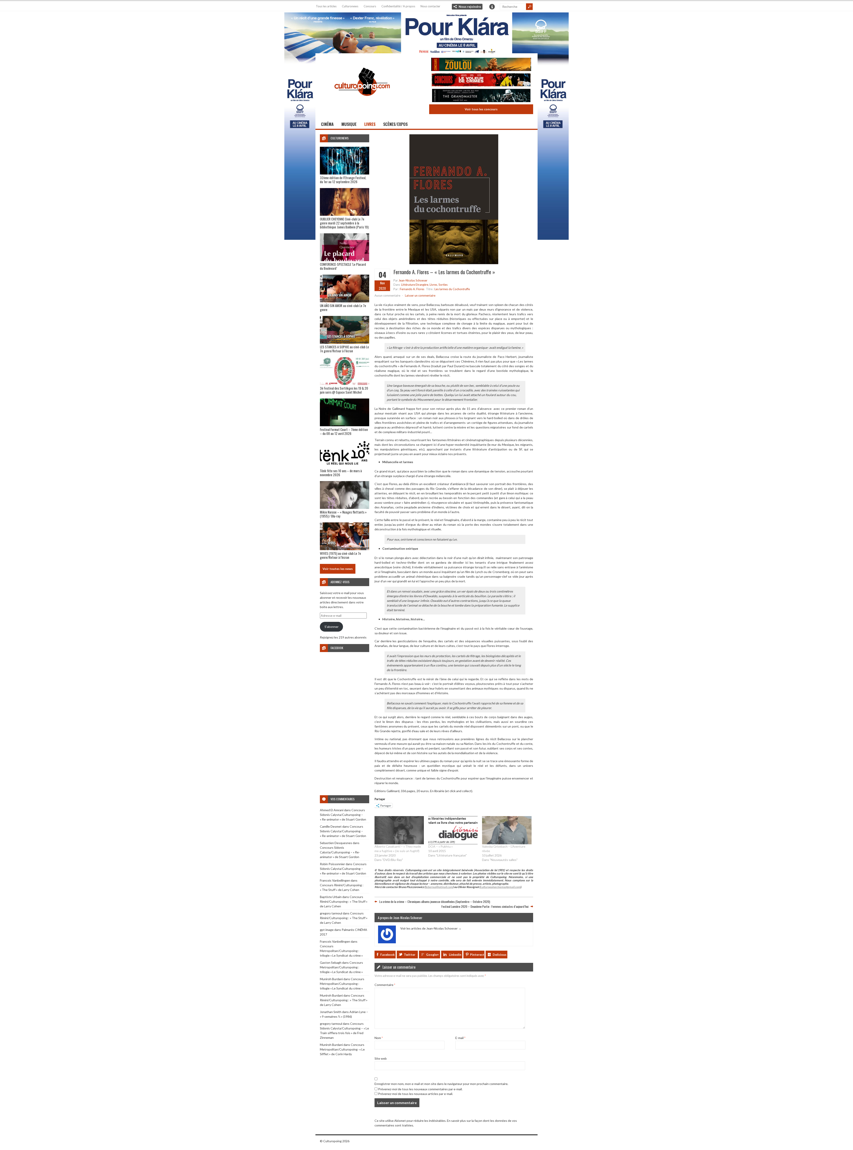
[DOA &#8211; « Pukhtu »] (453, 830)
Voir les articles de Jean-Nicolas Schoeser (430, 928)
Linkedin (455, 954)
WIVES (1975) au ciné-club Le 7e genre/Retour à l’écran (340, 555)
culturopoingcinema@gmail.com (500, 887)
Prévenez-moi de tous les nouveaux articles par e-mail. (415, 1094)
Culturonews (350, 6)
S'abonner (332, 627)
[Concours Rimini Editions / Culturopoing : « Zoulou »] (481, 65)
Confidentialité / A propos (398, 6)
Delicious (499, 954)
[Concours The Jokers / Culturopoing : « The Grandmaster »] (481, 96)
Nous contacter (430, 6)
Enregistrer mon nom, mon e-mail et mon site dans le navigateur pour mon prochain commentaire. (441, 1084)
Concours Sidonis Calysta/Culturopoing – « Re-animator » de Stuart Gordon (343, 814)
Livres (369, 124)
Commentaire (385, 985)
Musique (349, 124)
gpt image (327, 930)
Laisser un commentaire (420, 295)
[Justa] (426, 32)
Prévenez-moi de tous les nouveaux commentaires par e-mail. (420, 1089)
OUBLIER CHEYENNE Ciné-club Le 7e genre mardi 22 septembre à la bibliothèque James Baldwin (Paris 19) (344, 222)
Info (492, 7)
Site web (381, 1058)
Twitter (409, 954)
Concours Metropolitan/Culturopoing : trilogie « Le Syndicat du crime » (341, 950)
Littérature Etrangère (414, 284)
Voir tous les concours (481, 109)
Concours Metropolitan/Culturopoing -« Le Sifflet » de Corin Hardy (342, 1049)
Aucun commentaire (387, 295)
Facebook (387, 954)
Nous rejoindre (470, 6)
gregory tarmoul (331, 913)
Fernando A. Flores (412, 289)
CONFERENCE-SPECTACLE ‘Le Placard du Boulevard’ (343, 266)
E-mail (460, 1038)
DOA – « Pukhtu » (440, 846)
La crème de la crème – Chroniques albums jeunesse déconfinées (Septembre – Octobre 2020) (434, 901)
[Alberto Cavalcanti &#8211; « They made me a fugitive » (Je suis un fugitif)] (399, 830)
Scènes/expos (395, 124)
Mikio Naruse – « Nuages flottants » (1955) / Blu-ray (343, 514)
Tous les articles (326, 6)
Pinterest (477, 954)
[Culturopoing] (362, 102)
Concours (370, 6)
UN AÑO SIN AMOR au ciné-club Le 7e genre (343, 307)
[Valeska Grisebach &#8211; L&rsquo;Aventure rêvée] (506, 830)
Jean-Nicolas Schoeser (413, 280)
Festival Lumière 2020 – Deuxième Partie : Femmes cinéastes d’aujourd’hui (484, 906)
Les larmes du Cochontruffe (452, 289)
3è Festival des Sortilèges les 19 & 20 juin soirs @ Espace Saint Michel (344, 390)
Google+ (432, 954)
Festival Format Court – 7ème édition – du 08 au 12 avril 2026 (344, 431)
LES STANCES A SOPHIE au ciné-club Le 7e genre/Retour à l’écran (344, 348)
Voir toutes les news (338, 569)
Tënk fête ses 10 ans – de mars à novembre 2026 (341, 472)
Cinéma (327, 124)
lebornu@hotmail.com (439, 887)
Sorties (443, 284)
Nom (379, 1038)
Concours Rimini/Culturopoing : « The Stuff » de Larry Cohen (343, 901)
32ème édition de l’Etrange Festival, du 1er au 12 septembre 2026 (343, 179)
